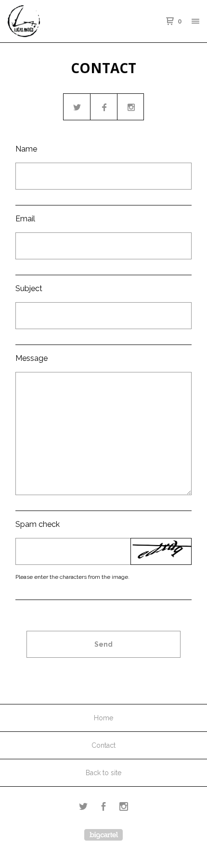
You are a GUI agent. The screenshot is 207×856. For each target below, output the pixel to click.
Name (26, 148)
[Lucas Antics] (56, 21)
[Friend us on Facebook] (104, 107)
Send (103, 644)
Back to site (103, 773)
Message (31, 358)
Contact (103, 745)
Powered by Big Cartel (103, 835)
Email (25, 218)
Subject (28, 288)
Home (103, 718)
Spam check (37, 524)
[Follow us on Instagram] (130, 107)
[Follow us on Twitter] (77, 107)
